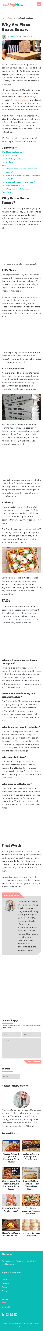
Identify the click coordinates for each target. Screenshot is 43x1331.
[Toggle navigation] (39, 4)
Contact (6, 1307)
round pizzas (23, 100)
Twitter (7, 1314)
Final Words (7, 192)
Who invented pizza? (15, 185)
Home (4, 18)
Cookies (6, 1283)
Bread (4, 1287)
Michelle (12, 37)
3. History (10, 162)
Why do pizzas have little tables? (20, 182)
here (35, 1126)
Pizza (10, 18)
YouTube (15, 1314)
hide (16, 148)
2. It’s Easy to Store (14, 159)
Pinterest (11, 1314)
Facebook (3, 1314)
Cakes (5, 1279)
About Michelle (11, 895)
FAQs (4, 165)
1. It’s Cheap (11, 155)
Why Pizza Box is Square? (13, 152)
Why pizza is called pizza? (17, 189)
